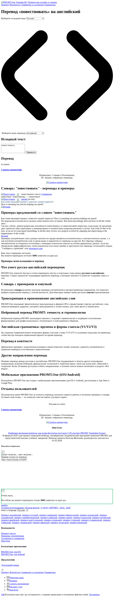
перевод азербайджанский (26, 517)
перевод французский (68, 515)
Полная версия (32, 508)
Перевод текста (8, 533)
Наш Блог (13, 590)
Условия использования (12, 508)
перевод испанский (89, 515)
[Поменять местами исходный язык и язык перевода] (57, 130)
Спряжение (32, 5)
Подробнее (94, 594)
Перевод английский (11, 515)
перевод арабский (48, 517)
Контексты (15, 5)
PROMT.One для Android (13, 554)
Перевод (5, 5)
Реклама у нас (15, 587)
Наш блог (5, 541)
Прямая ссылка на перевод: (14, 457)
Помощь (13, 581)
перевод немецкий (48, 515)
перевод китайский (101, 517)
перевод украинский (22, 522)
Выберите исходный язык (13, 18)
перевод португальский (31, 520)
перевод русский (30, 515)
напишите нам (36, 248)
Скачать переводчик (11, 170)
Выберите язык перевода (13, 133)
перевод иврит (65, 517)
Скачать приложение (19, 584)
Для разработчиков (10, 565)
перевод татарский (53, 520)
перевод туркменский (91, 520)
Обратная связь (16, 577)
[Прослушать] (8, 194)
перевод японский (78, 522)
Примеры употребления (12, 536)
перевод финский (41, 522)
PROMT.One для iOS (11, 552)
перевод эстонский (59, 522)
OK (2, 594)
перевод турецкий (71, 520)
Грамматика (50, 5)
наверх (4, 505)
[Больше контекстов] (5, 207)
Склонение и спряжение (12, 538)
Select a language (8, 510)
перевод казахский (82, 517)
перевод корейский (10, 520)
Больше (4, 236)
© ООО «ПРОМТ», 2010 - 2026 (55, 508)
